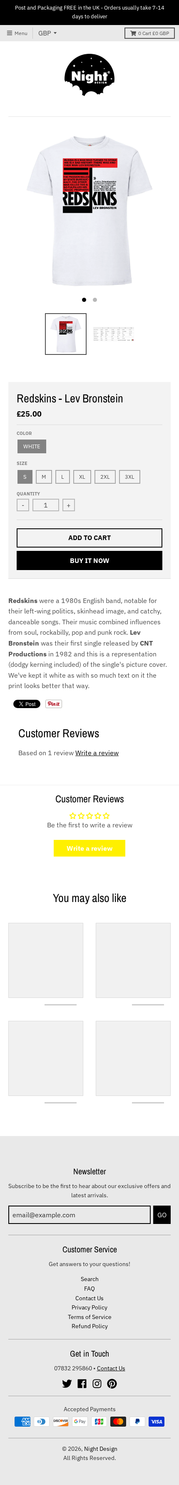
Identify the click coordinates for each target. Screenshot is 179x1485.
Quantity (28, 494)
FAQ (89, 1288)
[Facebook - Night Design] (82, 1384)
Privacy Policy (89, 1307)
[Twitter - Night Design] (67, 1384)
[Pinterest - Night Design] (112, 1384)
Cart (153, 33)
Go (162, 1215)
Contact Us (89, 1298)
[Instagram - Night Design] (97, 1384)
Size (22, 463)
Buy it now (89, 560)
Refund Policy (90, 1326)
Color (24, 433)
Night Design (100, 1448)
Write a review (97, 753)
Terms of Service (90, 1317)
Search (90, 1279)
